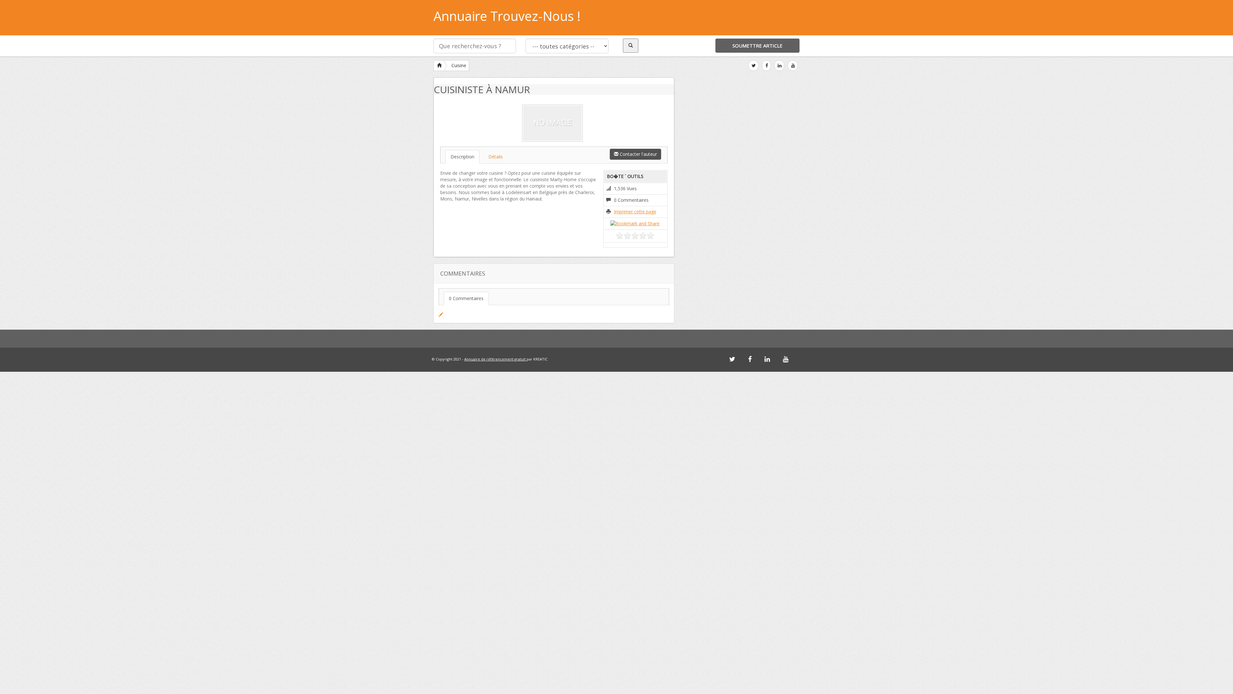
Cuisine (458, 65)
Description (462, 157)
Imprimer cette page (635, 212)
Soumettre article (757, 45)
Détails (495, 157)
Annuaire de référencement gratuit (495, 359)
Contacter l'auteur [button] (637, 154)
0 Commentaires (466, 298)
